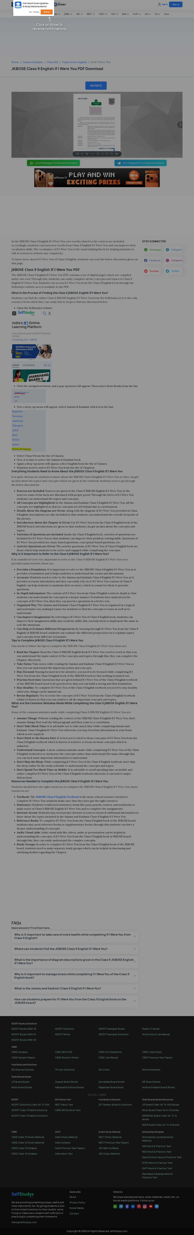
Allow (47, 11)
